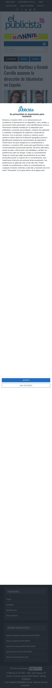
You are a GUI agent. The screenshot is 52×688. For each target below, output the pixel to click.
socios (25, 120)
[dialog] (26, 344)
